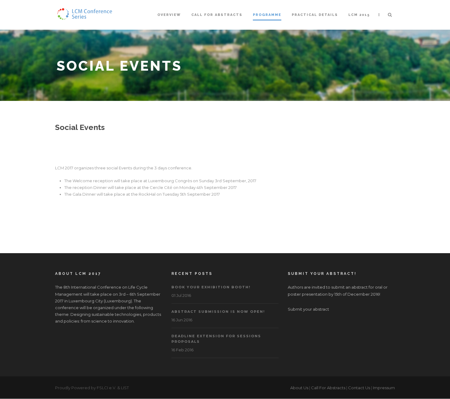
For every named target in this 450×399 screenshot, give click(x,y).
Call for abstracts (216, 15)
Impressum (384, 387)
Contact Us (359, 387)
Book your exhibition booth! (210, 287)
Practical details (315, 15)
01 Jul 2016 (181, 295)
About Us (299, 387)
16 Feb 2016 (182, 349)
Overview (169, 15)
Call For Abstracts (328, 387)
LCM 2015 (359, 15)
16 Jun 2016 (181, 319)
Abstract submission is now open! (218, 311)
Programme (267, 15)
